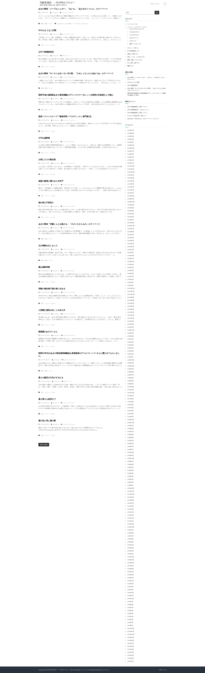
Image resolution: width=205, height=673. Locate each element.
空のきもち (85, 23)
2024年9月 (130, 175)
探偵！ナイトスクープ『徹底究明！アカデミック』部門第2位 (65, 116)
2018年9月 (130, 369)
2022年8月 (130, 231)
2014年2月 (130, 518)
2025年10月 (130, 148)
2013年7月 (130, 536)
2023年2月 (130, 217)
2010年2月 (130, 658)
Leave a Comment (68, 12)
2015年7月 (130, 467)
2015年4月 (130, 476)
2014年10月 (130, 494)
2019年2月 (130, 354)
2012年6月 (130, 575)
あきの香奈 (68, 23)
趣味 (128, 66)
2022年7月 (130, 234)
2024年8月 (130, 178)
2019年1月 (130, 357)
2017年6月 (130, 402)
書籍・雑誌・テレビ (47, 23)
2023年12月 (130, 196)
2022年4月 (130, 243)
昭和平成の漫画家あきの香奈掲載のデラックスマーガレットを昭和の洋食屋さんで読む (75, 95)
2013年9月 (130, 530)
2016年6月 (130, 434)
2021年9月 (130, 264)
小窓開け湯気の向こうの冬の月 (51, 310)
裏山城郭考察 (44, 267)
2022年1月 (130, 252)
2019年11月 (130, 327)
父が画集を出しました (48, 245)
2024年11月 (130, 169)
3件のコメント (66, 55)
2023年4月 (130, 214)
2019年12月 (130, 324)
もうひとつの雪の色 (133, 115)
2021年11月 (130, 258)
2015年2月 (130, 482)
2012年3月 (130, 583)
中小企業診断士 (131, 51)
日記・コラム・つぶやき (48, 45)
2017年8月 (130, 399)
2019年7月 (130, 339)
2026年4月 (130, 136)
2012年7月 (130, 572)
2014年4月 (130, 512)
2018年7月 (130, 375)
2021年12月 (130, 255)
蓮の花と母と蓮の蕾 (47, 420)
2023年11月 (130, 199)
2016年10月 (130, 422)
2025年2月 (130, 163)
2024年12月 (130, 166)
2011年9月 (130, 601)
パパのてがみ (77, 23)
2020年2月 (130, 318)
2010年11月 (130, 631)
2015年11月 (130, 455)
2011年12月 (130, 592)
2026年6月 (130, 133)
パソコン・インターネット (135, 27)
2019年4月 (130, 348)
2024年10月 (131, 172)
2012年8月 (130, 569)
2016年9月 (130, 425)
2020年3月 (130, 315)
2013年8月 (130, 533)
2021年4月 (130, 276)
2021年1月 (130, 285)
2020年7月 (130, 303)
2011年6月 (130, 610)
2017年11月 (130, 390)
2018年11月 (130, 363)
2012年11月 (130, 560)
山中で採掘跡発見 (46, 52)
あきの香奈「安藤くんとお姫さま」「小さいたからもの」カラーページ (69, 224)
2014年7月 (130, 503)
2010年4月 (130, 652)
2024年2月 (130, 190)
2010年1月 (130, 661)
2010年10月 (130, 634)
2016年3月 (130, 443)
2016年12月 (130, 419)
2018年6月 (130, 378)
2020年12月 (131, 288)
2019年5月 (130, 345)
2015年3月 (130, 479)
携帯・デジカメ (134, 44)
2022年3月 (130, 246)
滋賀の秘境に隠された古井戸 (50, 181)
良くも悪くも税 (131, 63)
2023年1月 (130, 220)
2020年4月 (130, 312)
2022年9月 (130, 228)
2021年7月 (130, 267)
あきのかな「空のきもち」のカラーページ (139, 118)
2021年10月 (130, 261)
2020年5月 (130, 309)
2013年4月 (130, 545)
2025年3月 (130, 160)
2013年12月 (130, 524)
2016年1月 (130, 449)
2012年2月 (130, 586)
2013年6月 (130, 539)
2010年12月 (130, 628)
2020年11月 (130, 291)
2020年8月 (130, 300)
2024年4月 (130, 187)
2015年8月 (130, 464)
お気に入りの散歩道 (47, 159)
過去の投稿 (44, 445)
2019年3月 (130, 351)
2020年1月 (130, 321)
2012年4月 (130, 580)
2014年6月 (130, 506)
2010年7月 (130, 643)
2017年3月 (130, 410)
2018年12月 (130, 360)
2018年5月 (130, 381)
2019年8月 (130, 336)
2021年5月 (130, 273)
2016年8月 (130, 428)
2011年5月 (130, 613)
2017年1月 (130, 416)
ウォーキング (131, 24)
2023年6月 (130, 208)
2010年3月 (130, 655)
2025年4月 (130, 157)
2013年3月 (130, 548)
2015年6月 (130, 470)
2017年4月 (130, 407)
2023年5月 (130, 211)
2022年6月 (130, 237)
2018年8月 (130, 372)
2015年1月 (130, 485)
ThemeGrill (84, 670)
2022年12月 (130, 223)
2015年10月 (130, 458)
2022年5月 (130, 240)
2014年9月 (130, 497)
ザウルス (132, 41)
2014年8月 (130, 500)
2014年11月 (130, 491)
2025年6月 (130, 154)
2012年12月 (130, 557)
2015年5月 (130, 473)
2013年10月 (130, 527)
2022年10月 (131, 225)
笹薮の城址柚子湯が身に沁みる (51, 288)
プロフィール (154, 4)
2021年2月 (130, 282)
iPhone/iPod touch (135, 29)
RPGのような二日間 (47, 30)
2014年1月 (130, 521)
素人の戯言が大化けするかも (50, 377)
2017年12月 (130, 387)
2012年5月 (130, 578)
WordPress (105, 670)
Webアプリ (133, 38)
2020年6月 (130, 306)
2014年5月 (130, 509)
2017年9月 (130, 396)
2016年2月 (130, 446)
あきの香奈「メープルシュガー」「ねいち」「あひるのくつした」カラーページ (73, 9)
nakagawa (55, 12)
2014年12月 (130, 488)
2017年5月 (130, 404)
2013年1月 (130, 554)
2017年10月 (130, 393)
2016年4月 (130, 440)
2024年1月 (130, 193)
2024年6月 (130, 181)
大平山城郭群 (44, 138)
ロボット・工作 (131, 48)
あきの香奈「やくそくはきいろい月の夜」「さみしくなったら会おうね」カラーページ (75, 73)
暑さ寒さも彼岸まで (47, 399)
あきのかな (60, 23)
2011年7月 (130, 607)
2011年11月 (130, 595)
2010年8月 (130, 640)
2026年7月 (130, 130)
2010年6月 (130, 646)
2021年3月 (130, 279)
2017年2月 (130, 413)
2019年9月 (130, 333)
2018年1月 (130, 384)
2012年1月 (130, 589)
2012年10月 (130, 563)
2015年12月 (130, 452)
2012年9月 (130, 566)
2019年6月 (130, 342)
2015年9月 (130, 461)
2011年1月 (130, 625)
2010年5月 (130, 649)
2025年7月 (130, 151)
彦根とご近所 (131, 54)
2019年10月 (130, 330)
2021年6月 (130, 270)
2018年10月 (130, 366)
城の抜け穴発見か (46, 202)
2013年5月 (130, 542)
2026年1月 (130, 142)
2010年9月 (130, 637)
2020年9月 (130, 297)
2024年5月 (130, 184)
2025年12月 (130, 145)
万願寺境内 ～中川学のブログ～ (57, 2)
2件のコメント (68, 381)
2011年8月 (130, 604)
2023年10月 (131, 202)
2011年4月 (130, 616)
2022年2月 (130, 249)
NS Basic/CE (133, 32)
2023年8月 (130, 205)
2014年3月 (130, 515)
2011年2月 (130, 622)
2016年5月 (130, 437)
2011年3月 (130, 619)
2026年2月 (130, 139)
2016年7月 (130, 431)
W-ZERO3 (133, 35)
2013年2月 (130, 551)
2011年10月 (130, 598)
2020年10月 (131, 294)
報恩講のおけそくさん (48, 331)
